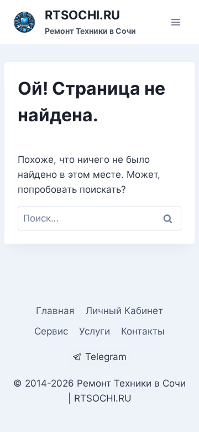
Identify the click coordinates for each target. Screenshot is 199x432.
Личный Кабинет (124, 310)
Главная (55, 310)
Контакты (143, 331)
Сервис (51, 331)
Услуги (94, 331)
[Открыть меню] (175, 21)
